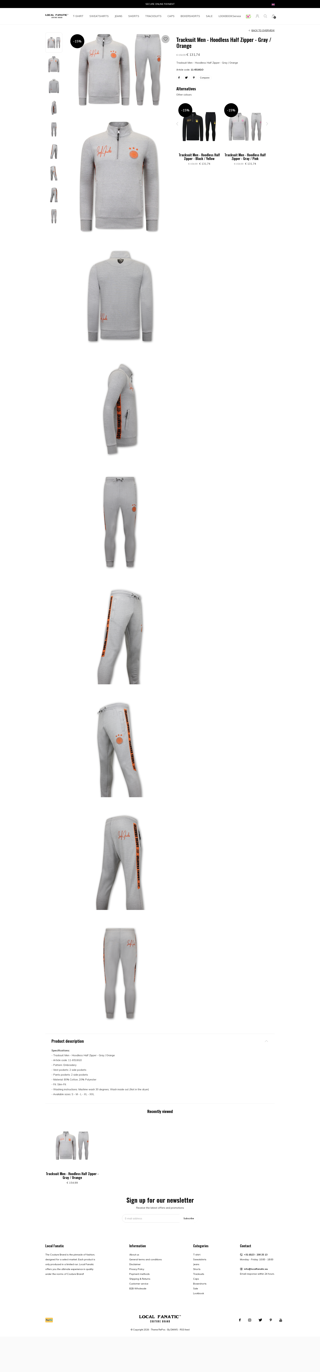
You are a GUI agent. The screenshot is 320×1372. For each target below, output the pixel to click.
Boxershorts (190, 16)
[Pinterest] (271, 1320)
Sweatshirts (99, 16)
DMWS (174, 1329)
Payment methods (139, 1273)
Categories (200, 1245)
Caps (171, 16)
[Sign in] (257, 16)
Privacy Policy (136, 1269)
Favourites (166, 39)
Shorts (133, 16)
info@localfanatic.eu (256, 1268)
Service (236, 16)
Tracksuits (153, 16)
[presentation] (177, 123)
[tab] (160, 1041)
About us (134, 1254)
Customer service (138, 1283)
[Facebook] (240, 1320)
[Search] (265, 16)
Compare (205, 77)
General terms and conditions (145, 1259)
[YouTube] (280, 1320)
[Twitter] (260, 1320)
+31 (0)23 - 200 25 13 (255, 1254)
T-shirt (78, 16)
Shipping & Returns (139, 1278)
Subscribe (189, 1218)
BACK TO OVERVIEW (263, 30)
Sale (209, 16)
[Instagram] (249, 1320)
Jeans (118, 16)
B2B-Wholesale (137, 1288)
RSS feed (185, 1329)
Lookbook (225, 16)
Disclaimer (135, 1264)
